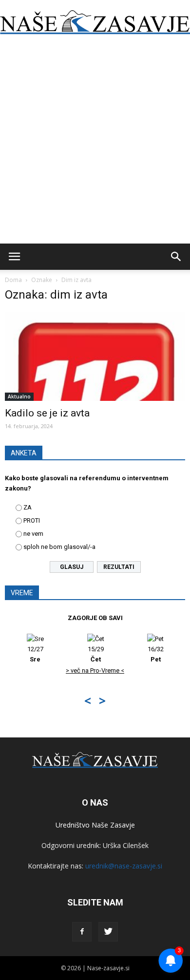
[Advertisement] (95, 144)
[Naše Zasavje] (95, 22)
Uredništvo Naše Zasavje (95, 824)
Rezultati (118, 567)
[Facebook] (82, 932)
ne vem (33, 533)
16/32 (156, 654)
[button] (176, 257)
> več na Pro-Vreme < (95, 670)
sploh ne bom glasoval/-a (59, 546)
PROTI (31, 520)
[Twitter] (108, 932)
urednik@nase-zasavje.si (123, 865)
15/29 (96, 654)
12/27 (35, 654)
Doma (13, 280)
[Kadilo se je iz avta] (95, 356)
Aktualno (19, 396)
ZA (27, 507)
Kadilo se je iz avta (47, 413)
